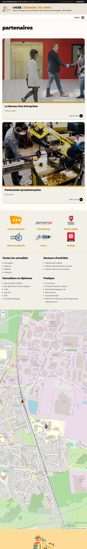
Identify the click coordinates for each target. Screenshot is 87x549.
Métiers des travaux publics (57, 269)
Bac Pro (7, 292)
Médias (7, 269)
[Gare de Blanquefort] (22, 401)
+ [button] (3, 312)
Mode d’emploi (52, 296)
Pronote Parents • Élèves (56, 286)
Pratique (8, 272)
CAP (6, 289)
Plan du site (50, 292)
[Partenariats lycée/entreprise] (43, 154)
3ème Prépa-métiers (13, 283)
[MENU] (82, 17)
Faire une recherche (66, 1)
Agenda (7, 266)
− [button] (3, 316)
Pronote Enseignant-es (55, 289)
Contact (37, 1)
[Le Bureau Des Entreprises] (43, 70)
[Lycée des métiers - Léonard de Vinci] (46, 427)
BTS (6, 296)
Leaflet (67, 528)
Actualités (8, 263)
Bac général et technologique (17, 286)
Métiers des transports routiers (58, 266)
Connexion (80, 1)
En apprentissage (12, 299)
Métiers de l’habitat (53, 263)
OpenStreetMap (76, 528)
